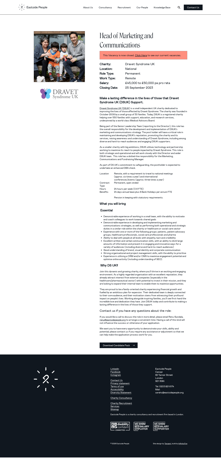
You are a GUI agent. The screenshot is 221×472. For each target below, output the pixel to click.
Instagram (115, 374)
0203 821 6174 (166, 386)
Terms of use (117, 386)
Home (32, 7)
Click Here (141, 55)
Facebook (115, 371)
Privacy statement (120, 383)
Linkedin (114, 368)
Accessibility (117, 389)
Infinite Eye (182, 443)
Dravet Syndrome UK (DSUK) (115, 108)
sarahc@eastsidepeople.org (169, 392)
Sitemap (114, 409)
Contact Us (116, 380)
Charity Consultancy (121, 397)
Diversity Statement (120, 392)
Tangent (167, 443)
